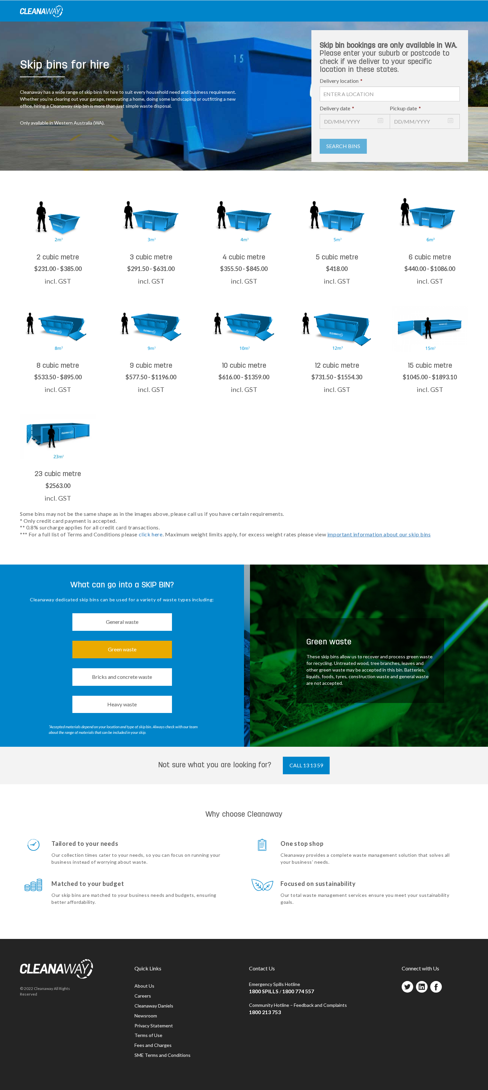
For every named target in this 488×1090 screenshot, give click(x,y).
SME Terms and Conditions (162, 1055)
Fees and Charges (153, 1045)
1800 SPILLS (264, 991)
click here (151, 534)
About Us (144, 986)
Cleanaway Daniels (153, 1005)
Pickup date (405, 108)
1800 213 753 (265, 1012)
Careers (142, 996)
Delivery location (341, 81)
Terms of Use (148, 1035)
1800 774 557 (298, 991)
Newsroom (145, 1015)
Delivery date (337, 108)
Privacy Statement (153, 1025)
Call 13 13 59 (306, 765)
